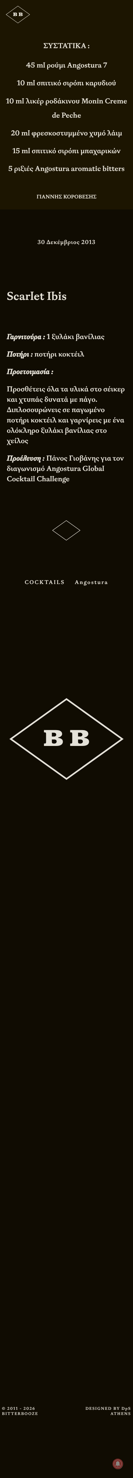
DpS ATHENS (120, 1411)
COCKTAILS (45, 582)
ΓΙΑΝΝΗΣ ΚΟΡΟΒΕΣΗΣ (66, 196)
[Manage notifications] (118, 1464)
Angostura (91, 582)
